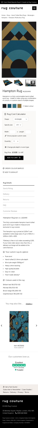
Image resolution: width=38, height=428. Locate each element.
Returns (6, 199)
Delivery (6, 194)
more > (29, 304)
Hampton (4, 17)
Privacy (20, 392)
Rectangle (31, 15)
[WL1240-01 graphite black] (4, 106)
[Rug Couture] (12, 8)
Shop (8, 15)
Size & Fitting (8, 188)
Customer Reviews (10, 211)
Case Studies (26, 390)
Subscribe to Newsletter (12, 390)
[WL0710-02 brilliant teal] (9, 106)
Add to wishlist (11, 172)
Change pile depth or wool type (18, 147)
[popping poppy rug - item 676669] (19, 326)
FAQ (4, 205)
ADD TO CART (12, 158)
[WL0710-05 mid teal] (14, 106)
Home (3, 15)
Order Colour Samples (14, 168)
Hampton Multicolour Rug (17, 17)
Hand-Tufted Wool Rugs (19, 15)
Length (21, 132)
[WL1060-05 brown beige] (19, 106)
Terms (27, 392)
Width (7, 132)
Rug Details (7, 183)
